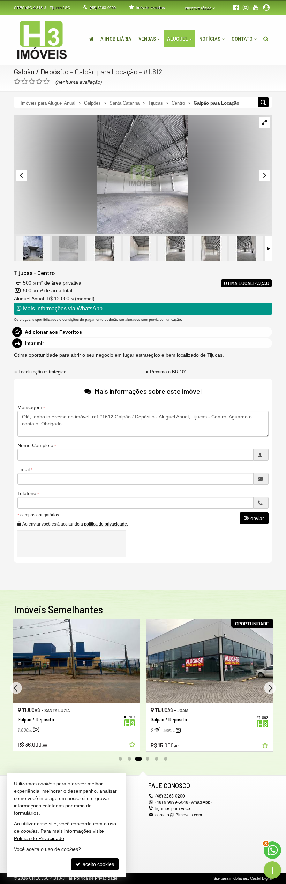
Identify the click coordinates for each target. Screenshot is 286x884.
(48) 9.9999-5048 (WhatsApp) (183, 802)
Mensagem (29, 407)
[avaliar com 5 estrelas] (46, 81)
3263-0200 (103, 8)
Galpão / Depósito (41, 71)
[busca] (266, 38)
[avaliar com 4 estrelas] (39, 81)
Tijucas (23, 272)
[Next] (270, 688)
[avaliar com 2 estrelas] (24, 81)
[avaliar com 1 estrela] (17, 81)
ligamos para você (172, 808)
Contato (242, 38)
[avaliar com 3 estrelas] (32, 81)
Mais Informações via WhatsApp (62, 308)
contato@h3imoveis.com (178, 815)
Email (23, 469)
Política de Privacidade (96, 878)
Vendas (147, 38)
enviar (257, 518)
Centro (46, 272)
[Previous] (16, 688)
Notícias (209, 38)
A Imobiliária (115, 38)
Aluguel (177, 38)
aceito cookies (97, 864)
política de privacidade (105, 524)
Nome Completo (35, 445)
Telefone (26, 493)
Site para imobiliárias (230, 878)
